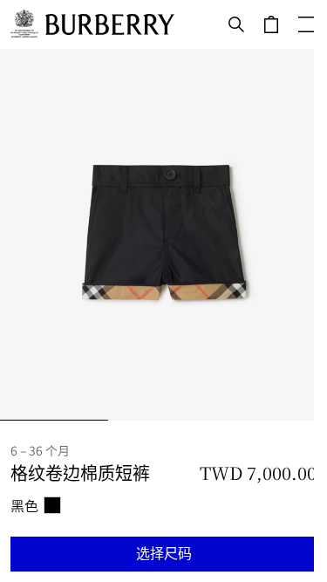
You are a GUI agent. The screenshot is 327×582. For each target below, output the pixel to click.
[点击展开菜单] (306, 24)
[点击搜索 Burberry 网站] (236, 24)
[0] (271, 24)
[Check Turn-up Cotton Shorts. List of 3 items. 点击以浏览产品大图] (163, 235)
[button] (163, 554)
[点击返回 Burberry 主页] (109, 24)
